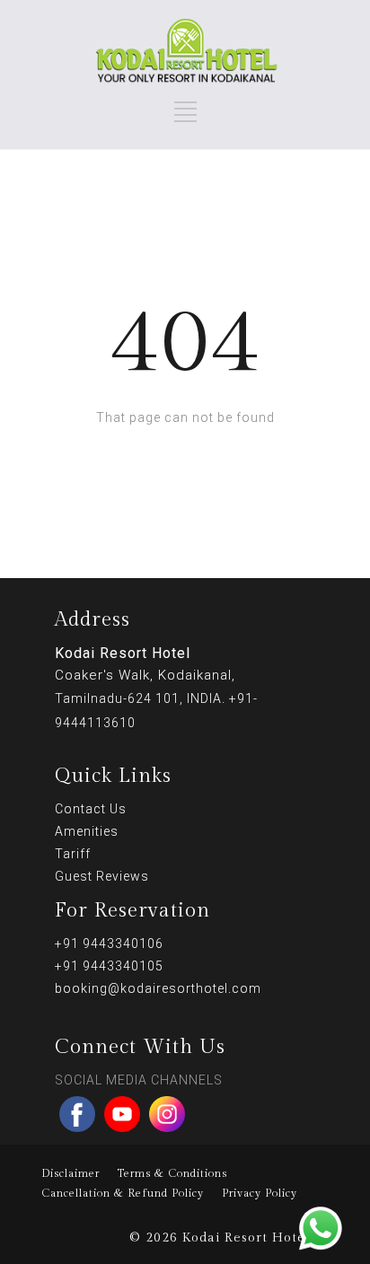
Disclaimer (70, 1173)
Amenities (87, 831)
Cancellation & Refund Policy (122, 1193)
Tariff (73, 854)
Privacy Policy (259, 1193)
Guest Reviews (102, 876)
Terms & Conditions (172, 1173)
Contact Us (91, 809)
